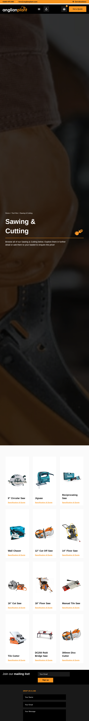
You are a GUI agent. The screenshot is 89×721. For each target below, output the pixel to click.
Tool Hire (15, 213)
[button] (39, 9)
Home (7, 213)
